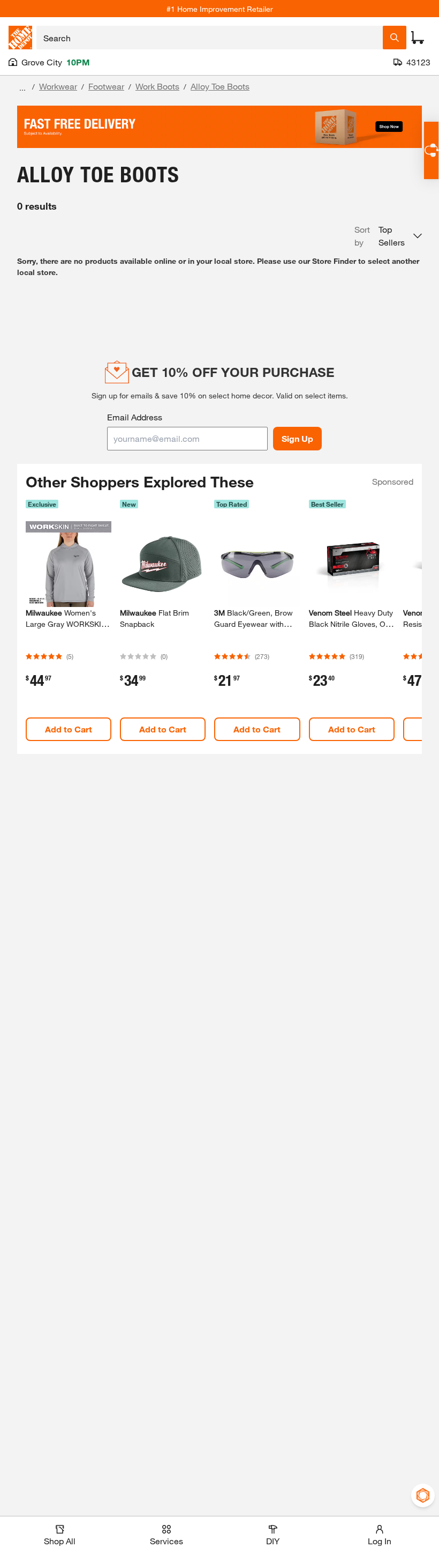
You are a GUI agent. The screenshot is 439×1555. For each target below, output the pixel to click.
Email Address (134, 417)
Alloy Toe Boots (220, 86)
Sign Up (297, 438)
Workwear (58, 86)
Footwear (106, 86)
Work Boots (157, 86)
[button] (388, 236)
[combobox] (209, 37)
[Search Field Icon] (394, 37)
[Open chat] (431, 150)
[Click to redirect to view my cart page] (417, 37)
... (22, 87)
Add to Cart (68, 729)
